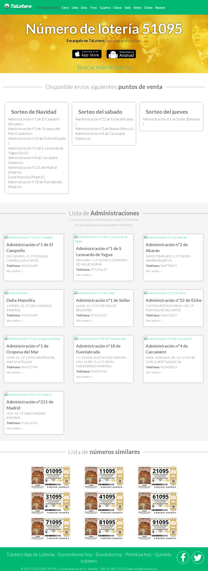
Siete (137, 7)
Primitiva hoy (138, 554)
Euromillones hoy (75, 554)
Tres (93, 7)
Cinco (117, 7)
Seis (128, 7)
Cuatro (105, 7)
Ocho (148, 7)
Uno (75, 7)
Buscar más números (104, 66)
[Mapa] (29, 237)
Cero (65, 7)
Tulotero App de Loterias (30, 554)
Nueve (160, 7)
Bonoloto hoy (108, 554)
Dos (84, 7)
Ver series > (14, 271)
